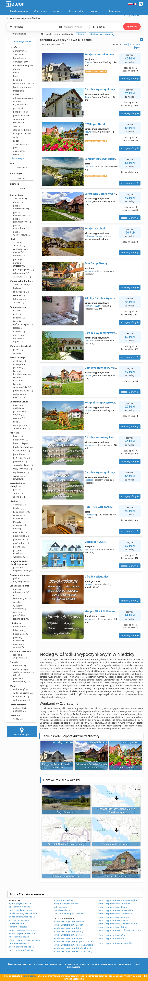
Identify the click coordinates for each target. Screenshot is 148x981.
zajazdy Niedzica (61, 910)
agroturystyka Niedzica (20, 903)
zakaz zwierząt (22, 276)
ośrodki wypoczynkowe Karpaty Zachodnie (73, 941)
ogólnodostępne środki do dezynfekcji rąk (23, 672)
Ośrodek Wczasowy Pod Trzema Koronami (110, 437)
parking (18, 259)
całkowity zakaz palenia (20, 250)
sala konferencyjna (21, 597)
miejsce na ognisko (18, 336)
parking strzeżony (19, 264)
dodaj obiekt (125, 964)
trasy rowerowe (22, 468)
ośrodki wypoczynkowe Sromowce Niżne (117, 923)
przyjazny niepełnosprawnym (23, 569)
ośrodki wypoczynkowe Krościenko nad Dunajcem (122, 930)
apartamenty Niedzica (19, 906)
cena (12, 163)
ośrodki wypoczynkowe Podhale (68, 921)
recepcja (19, 418)
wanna (18, 353)
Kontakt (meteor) (33, 964)
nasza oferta (108, 964)
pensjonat (18, 108)
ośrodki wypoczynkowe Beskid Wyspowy (72, 951)
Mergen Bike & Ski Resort (100, 611)
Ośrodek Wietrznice (97, 576)
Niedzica (89, 166)
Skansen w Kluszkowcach (116, 844)
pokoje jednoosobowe (22, 220)
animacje (19, 504)
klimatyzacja (21, 291)
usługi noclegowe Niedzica (66, 903)
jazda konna (20, 454)
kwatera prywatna (22, 87)
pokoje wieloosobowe (21, 233)
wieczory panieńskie (20, 614)
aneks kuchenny (22, 284)
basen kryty (20, 439)
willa (15, 137)
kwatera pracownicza (23, 83)
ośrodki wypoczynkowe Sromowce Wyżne (117, 900)
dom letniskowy (20, 61)
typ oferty (15, 47)
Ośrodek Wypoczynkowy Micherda (106, 472)
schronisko (18, 122)
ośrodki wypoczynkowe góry (111, 935)
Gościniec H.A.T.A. (95, 541)
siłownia (19, 496)
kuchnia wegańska (19, 379)
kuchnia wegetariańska (22, 385)
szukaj (133, 26)
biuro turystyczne (21, 58)
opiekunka (20, 532)
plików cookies (29, 975)
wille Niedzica (60, 907)
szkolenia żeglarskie (20, 656)
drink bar (19, 361)
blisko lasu (20, 630)
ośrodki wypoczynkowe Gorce (67, 934)
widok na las (21, 696)
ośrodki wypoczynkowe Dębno (112, 927)
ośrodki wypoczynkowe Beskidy (68, 924)
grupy (18, 718)
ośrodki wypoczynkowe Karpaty (68, 938)
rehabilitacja (21, 273)
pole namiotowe (21, 115)
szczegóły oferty (129, 78)
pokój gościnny (20, 111)
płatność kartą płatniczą (20, 709)
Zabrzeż (88, 584)
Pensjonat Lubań (95, 228)
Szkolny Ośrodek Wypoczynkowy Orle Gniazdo (113, 298)
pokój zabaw (21, 543)
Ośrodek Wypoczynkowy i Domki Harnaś (109, 89)
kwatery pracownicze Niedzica (23, 930)
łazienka (19, 295)
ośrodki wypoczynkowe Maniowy (113, 917)
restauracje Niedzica (63, 900)
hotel (15, 76)
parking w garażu (23, 269)
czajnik (18, 310)
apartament (19, 54)
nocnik (18, 528)
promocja (14, 183)
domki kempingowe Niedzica (23, 913)
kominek (19, 317)
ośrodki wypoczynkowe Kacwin (112, 907)
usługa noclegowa (22, 133)
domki (18, 202)
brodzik (18, 508)
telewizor (19, 299)
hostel (16, 72)
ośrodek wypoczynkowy (20, 103)
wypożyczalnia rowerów (20, 477)
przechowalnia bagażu (20, 413)
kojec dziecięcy (22, 512)
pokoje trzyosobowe (21, 227)
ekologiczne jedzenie (19, 366)
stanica (16, 126)
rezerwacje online (22, 41)
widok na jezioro (23, 693)
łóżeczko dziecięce (19, 523)
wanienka (19, 556)
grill (17, 314)
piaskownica (21, 535)
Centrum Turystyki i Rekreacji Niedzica (108, 159)
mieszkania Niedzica (19, 936)
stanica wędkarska (22, 129)
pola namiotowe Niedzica (21, 950)
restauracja (18, 154)
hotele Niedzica (16, 923)
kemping (17, 79)
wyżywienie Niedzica (19, 920)
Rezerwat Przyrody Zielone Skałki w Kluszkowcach (116, 810)
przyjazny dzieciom (19, 552)
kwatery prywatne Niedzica (22, 933)
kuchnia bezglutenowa (21, 372)
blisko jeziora (21, 626)
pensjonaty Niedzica (19, 943)
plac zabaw (20, 539)
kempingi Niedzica (18, 926)
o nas (95, 964)
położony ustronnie (19, 639)
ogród (18, 341)
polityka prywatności (77, 964)
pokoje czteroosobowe (22, 207)
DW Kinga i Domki (95, 124)
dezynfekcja (20, 665)
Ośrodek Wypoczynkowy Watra (104, 333)
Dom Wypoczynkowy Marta (101, 367)
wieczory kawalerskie (20, 607)
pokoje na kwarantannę (21, 680)
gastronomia (19, 151)
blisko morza (21, 633)
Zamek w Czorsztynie (116, 876)
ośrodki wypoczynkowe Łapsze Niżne (115, 910)
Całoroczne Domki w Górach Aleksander (109, 193)
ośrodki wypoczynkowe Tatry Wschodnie (72, 948)
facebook (15, 964)
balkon (18, 288)
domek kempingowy (23, 65)
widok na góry (21, 689)
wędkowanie (21, 472)
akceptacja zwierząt (19, 244)
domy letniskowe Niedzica (21, 910)
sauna (18, 493)
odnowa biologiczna (23, 98)
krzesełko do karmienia (19, 517)
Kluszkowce (90, 514)
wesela (18, 602)
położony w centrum (19, 645)
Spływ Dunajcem (66, 812)
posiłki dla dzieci (23, 390)
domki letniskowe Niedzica (22, 916)
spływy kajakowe (23, 465)
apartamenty (21, 198)
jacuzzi (18, 489)
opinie (137, 47)
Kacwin (88, 97)
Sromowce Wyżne (93, 305)
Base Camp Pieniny (96, 263)
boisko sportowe (23, 447)
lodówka (19, 331)
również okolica (18, 33)
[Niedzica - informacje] (141, 39)
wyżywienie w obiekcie (19, 396)
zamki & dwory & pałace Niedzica (69, 913)
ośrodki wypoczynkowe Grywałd (113, 920)
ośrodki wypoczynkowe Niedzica (24, 940)
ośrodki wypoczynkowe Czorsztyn (114, 903)
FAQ (61, 964)
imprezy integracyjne (21, 590)
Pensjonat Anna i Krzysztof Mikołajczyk (108, 54)
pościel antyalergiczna (22, 580)
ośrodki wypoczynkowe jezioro (112, 938)
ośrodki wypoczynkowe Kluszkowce (115, 913)
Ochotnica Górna (93, 236)
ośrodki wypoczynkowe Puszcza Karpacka (73, 944)
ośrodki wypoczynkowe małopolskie (115, 943)
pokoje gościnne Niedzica (21, 946)
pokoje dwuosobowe (21, 214)
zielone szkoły (21, 618)
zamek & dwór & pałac (21, 146)
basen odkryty (21, 443)
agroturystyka (20, 50)
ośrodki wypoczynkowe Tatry (67, 928)
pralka (18, 349)
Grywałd (88, 62)
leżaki (17, 327)
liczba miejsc (16, 173)
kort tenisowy (21, 457)
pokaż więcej (16, 158)
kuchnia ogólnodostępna (23, 323)
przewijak (19, 546)
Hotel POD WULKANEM (99, 507)
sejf (16, 421)
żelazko (18, 302)
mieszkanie (18, 90)
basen (18, 436)
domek (16, 69)
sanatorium (18, 119)
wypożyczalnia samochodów (21, 427)
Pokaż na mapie (21, 734)
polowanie (20, 461)
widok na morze (22, 700)
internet (19, 255)
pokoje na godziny (18, 406)
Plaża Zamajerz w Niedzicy (66, 876)
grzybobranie (21, 450)
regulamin (51, 964)
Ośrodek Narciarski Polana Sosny (66, 844)
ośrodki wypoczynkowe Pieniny (68, 931)
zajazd (16, 140)
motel (16, 94)
